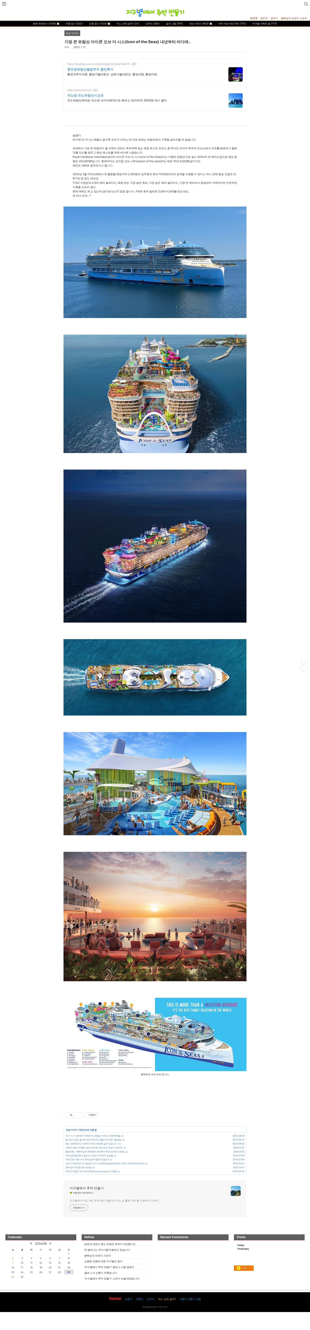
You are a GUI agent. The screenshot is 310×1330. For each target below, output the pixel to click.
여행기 (139, 1299)
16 (13, 1267)
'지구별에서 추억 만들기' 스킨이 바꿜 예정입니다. (112, 1278)
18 (31, 1267)
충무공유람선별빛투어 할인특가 (90, 69)
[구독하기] (303, 668)
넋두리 (152, 23)
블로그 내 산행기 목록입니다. (100, 1272)
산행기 (128, 1299)
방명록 (254, 18)
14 (59, 1262)
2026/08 (41, 1243)
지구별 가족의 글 (264, 23)
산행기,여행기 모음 (190, 1299)
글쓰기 (274, 18)
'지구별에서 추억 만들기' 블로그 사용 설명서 (109, 1267)
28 (59, 1272)
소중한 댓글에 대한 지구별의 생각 (103, 1261)
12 (40, 1262)
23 (12, 1272)
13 (50, 1262)
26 (40, 1272)
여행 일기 (74, 23)
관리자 (264, 18)
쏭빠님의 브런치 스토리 (294, 18)
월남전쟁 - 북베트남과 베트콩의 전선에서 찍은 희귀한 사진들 (94, 1151)
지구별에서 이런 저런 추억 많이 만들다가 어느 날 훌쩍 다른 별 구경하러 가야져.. (114, 1200)
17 (22, 1267)
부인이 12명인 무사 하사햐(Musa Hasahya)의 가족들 (91, 1171)
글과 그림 (174, 23)
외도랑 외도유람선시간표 (85, 95)
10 (22, 1262)
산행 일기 (97, 23)
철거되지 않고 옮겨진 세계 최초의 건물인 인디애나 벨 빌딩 (93, 1139)
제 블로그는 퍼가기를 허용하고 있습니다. (107, 1249)
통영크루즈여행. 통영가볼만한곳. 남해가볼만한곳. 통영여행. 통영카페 (112, 74)
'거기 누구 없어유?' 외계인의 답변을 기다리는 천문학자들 (92, 1135)
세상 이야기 (199, 23)
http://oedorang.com (79, 90)
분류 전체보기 (44, 23)
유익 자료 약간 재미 (232, 23)
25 (31, 1272)
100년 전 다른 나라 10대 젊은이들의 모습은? (87, 1159)
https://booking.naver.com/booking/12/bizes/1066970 (98, 63)
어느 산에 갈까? (127, 23)
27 (50, 1272)
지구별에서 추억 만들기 (87, 1188)
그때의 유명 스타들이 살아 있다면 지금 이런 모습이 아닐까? (94, 1147)
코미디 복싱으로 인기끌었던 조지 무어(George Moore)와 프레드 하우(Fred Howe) (104, 1163)
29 (68, 1272)
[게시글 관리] (80, 1115)
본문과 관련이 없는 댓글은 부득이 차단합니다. (110, 1244)
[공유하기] (75, 1115)
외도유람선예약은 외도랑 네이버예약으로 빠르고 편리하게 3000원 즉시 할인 (117, 100)
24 (22, 1272)
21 (59, 1267)
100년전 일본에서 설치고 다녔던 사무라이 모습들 (89, 1155)
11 (31, 1262)
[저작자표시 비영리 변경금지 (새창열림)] (104, 1115)
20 (50, 1267)
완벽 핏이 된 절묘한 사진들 (78, 1167)
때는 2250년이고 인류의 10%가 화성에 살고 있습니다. (91, 1143)
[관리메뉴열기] (303, 661)
